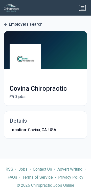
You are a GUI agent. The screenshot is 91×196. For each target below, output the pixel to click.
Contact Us (42, 169)
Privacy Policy (70, 177)
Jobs (23, 169)
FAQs (12, 177)
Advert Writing (69, 169)
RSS (9, 169)
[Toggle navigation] (82, 8)
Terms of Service (37, 177)
